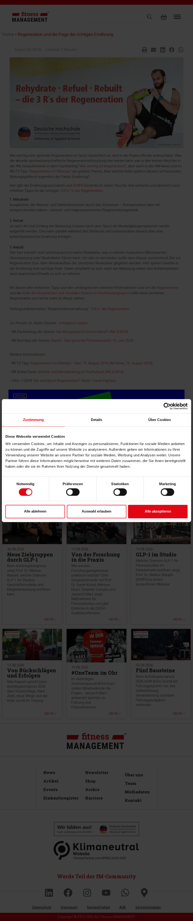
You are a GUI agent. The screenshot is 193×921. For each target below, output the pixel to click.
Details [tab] (96, 420)
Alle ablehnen (35, 511)
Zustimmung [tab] (33, 420)
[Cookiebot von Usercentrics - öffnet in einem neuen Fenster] (167, 406)
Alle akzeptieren (158, 511)
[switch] (73, 492)
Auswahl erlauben (96, 511)
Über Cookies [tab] (159, 420)
